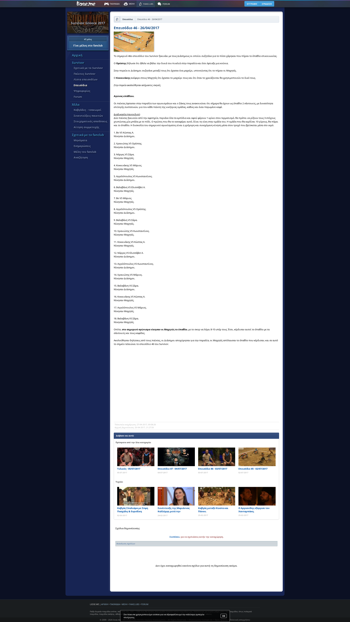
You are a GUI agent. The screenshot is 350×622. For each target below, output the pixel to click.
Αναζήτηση (81, 157)
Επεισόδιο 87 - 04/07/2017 (172, 468)
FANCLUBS (134, 604)
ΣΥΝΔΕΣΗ (267, 3)
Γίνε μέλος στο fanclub (88, 42)
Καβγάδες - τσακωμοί (87, 110)
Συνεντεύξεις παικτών (88, 115)
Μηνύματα (80, 140)
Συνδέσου (175, 536)
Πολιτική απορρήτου (240, 619)
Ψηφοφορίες (82, 91)
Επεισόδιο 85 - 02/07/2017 (252, 468)
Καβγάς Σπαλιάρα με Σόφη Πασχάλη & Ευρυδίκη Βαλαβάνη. (132, 509)
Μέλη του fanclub (85, 151)
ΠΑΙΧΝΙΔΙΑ (115, 604)
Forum (78, 96)
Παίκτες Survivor (84, 73)
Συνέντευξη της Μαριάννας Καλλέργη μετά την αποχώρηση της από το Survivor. (174, 509)
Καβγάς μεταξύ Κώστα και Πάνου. (213, 509)
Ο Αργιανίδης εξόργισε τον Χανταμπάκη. (254, 509)
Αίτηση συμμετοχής (86, 127)
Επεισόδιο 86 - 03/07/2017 (212, 468)
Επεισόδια (80, 85)
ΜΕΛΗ (124, 604)
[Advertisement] (196, 392)
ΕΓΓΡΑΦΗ (252, 3)
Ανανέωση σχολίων (125, 543)
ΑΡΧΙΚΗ (104, 604)
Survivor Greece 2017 (88, 23)
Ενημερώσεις (82, 146)
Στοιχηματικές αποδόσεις (90, 121)
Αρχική (77, 55)
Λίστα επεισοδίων (85, 79)
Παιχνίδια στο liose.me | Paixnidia (86, 3)
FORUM (144, 604)
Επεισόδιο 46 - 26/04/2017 (136, 28)
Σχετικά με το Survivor (88, 68)
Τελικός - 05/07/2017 (128, 468)
